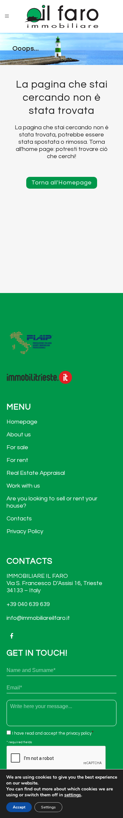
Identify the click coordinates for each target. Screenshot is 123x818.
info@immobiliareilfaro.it (38, 618)
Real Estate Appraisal (36, 473)
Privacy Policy (25, 531)
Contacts (19, 518)
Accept (19, 807)
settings (72, 795)
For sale (17, 447)
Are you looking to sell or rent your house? (52, 502)
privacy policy (79, 733)
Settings (48, 807)
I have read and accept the (52, 733)
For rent (17, 460)
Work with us (23, 486)
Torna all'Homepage (61, 182)
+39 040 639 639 (28, 604)
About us (19, 434)
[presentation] (56, 758)
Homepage (22, 422)
